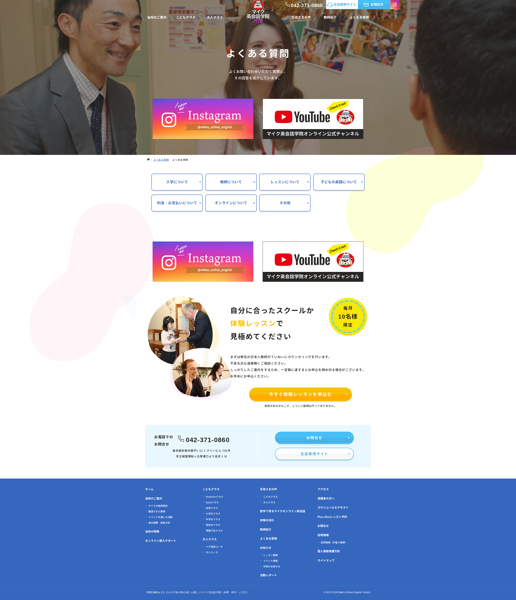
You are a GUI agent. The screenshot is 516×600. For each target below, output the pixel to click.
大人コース (212, 552)
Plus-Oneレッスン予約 (332, 517)
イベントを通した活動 (160, 517)
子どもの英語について (339, 181)
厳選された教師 (156, 511)
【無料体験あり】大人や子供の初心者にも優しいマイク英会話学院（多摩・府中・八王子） (197, 592)
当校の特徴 (152, 531)
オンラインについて (231, 202)
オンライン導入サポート (160, 541)
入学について (177, 181)
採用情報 (323, 535)
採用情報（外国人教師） (334, 542)
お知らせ (265, 548)
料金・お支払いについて (177, 202)
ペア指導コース (214, 546)
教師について (231, 181)
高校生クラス (213, 525)
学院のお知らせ (271, 566)
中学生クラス (213, 519)
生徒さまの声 (268, 489)
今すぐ (300, 394)
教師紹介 (265, 529)
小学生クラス (213, 513)
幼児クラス (212, 508)
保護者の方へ (325, 498)
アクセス (323, 489)
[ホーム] (148, 160)
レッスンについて (285, 181)
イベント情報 (270, 561)
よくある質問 (268, 538)
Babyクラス (212, 502)
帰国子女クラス (214, 530)
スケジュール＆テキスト (333, 507)
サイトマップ (325, 560)
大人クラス (210, 539)
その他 (285, 202)
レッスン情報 (270, 555)
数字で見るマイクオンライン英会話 (282, 511)
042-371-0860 (208, 439)
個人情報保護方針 (328, 551)
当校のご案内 (153, 498)
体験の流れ (267, 520)
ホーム (149, 489)
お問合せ (314, 437)
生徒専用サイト (315, 453)
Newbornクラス (214, 496)
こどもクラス (211, 489)
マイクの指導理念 (158, 506)
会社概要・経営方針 (159, 522)
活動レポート (268, 575)
